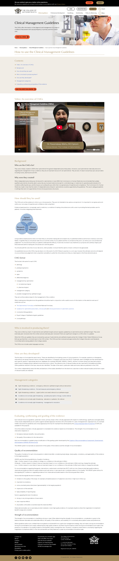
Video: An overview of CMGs (25, 64)
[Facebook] (16, 557)
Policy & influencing (91, 13)
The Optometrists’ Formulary (25, 305)
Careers (17, 540)
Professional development (58, 13)
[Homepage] (25, 11)
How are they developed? (24, 77)
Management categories (24, 81)
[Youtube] (23, 557)
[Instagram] (26, 557)
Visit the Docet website (45, 540)
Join (70, 9)
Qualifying (70, 13)
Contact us (18, 536)
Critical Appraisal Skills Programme (84, 423)
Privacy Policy (61, 4)
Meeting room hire (20, 546)
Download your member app (46, 536)
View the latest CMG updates (24, 89)
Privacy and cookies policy (22, 550)
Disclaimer (18, 548)
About (16, 538)
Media (16, 542)
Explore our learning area (45, 542)
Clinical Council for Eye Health (47, 544)
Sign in (93, 9)
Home (16, 47)
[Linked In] (19, 557)
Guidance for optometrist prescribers (27, 309)
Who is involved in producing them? (27, 74)
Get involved (18, 544)
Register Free (82, 9)
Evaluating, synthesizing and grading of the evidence (32, 84)
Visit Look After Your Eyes (45, 538)
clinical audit (42, 309)
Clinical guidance (43, 13)
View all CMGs (21, 37)
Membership (79, 13)
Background (20, 68)
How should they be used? (24, 71)
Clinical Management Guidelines (36, 47)
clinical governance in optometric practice (61, 309)
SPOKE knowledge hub (45, 546)
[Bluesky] (30, 557)
